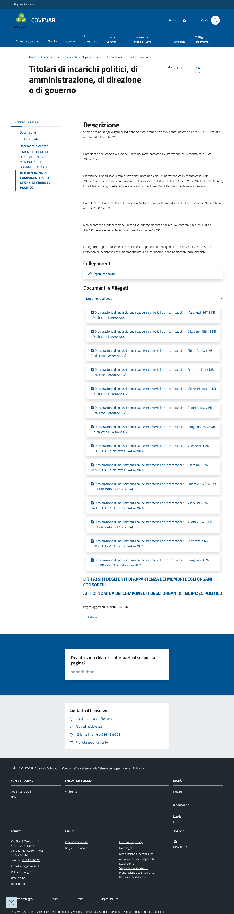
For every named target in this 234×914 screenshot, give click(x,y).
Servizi (70, 41)
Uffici (14, 797)
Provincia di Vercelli (76, 842)
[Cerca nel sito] (214, 20)
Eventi (177, 822)
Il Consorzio (90, 39)
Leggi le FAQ (126, 863)
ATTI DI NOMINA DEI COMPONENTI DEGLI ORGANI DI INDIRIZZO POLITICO (152, 593)
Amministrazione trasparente (59, 57)
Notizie (177, 791)
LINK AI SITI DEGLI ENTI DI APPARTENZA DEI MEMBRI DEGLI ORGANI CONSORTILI (147, 582)
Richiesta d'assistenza (132, 877)
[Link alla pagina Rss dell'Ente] (175, 841)
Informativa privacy (131, 842)
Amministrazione (27, 41)
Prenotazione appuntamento (136, 872)
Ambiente (71, 791)
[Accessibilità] (11, 902)
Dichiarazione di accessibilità (136, 854)
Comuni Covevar (111, 39)
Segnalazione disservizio (133, 868)
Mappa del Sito (109, 899)
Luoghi (177, 816)
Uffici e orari (18, 878)
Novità (52, 41)
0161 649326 (31, 860)
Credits (79, 899)
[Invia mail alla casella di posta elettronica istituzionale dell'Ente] (29, 866)
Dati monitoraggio (22, 899)
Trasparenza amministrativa (142, 39)
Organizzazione (91, 57)
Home (32, 57)
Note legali (125, 848)
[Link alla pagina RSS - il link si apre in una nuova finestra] (184, 20)
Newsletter (180, 846)
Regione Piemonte (24, 4)
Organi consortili (21, 791)
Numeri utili (18, 883)
